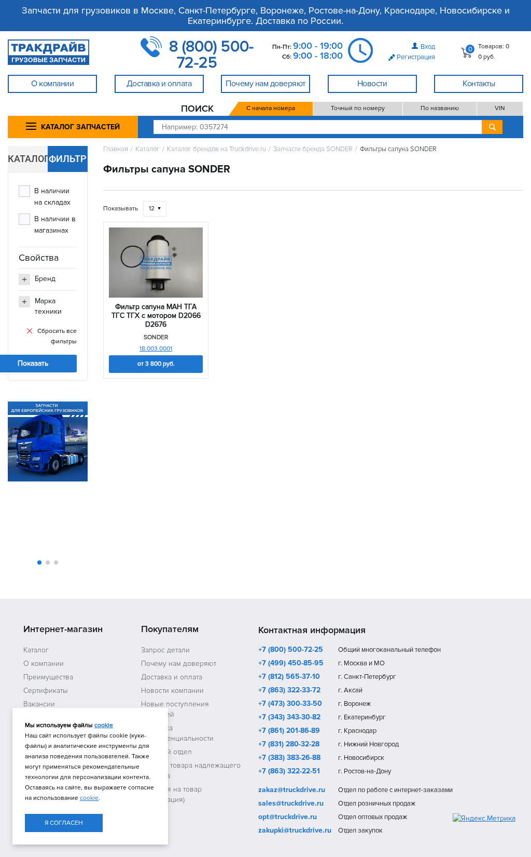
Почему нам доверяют (178, 663)
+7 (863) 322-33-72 (289, 691)
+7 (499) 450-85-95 (291, 664)
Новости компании (172, 690)
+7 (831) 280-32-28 (288, 745)
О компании (43, 663)
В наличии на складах (52, 196)
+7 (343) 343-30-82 (289, 718)
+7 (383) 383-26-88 (289, 758)
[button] (39, 562)
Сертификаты (45, 690)
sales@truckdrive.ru (291, 804)
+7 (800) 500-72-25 (290, 650)
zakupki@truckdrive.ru (294, 831)
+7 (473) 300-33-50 (290, 704)
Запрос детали (165, 650)
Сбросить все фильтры (57, 336)
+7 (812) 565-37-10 (289, 677)
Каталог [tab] (28, 158)
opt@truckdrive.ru (287, 817)
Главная (115, 149)
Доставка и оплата (171, 677)
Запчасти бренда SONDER (313, 149)
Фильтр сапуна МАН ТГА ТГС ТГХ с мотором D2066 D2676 (156, 316)
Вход (428, 47)
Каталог (147, 149)
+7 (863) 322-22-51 (289, 772)
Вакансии (39, 704)
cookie (103, 725)
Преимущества (48, 677)
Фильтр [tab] (68, 158)
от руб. (156, 364)
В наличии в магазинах (55, 225)
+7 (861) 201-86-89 (289, 731)
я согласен (64, 823)
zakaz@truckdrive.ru (291, 790)
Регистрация (416, 57)
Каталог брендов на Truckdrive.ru (216, 149)
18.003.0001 (155, 349)
